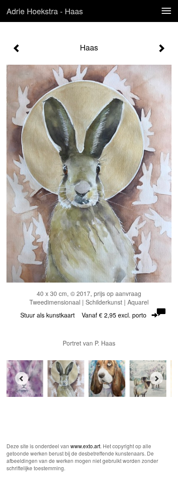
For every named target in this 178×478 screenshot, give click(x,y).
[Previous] (21, 378)
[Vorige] (16, 48)
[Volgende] (161, 48)
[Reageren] (161, 312)
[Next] (156, 378)
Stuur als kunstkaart (83, 315)
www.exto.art (85, 446)
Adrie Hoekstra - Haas (44, 10)
